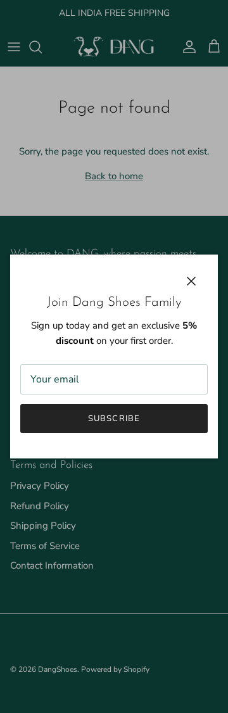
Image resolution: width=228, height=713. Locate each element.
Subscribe (113, 418)
